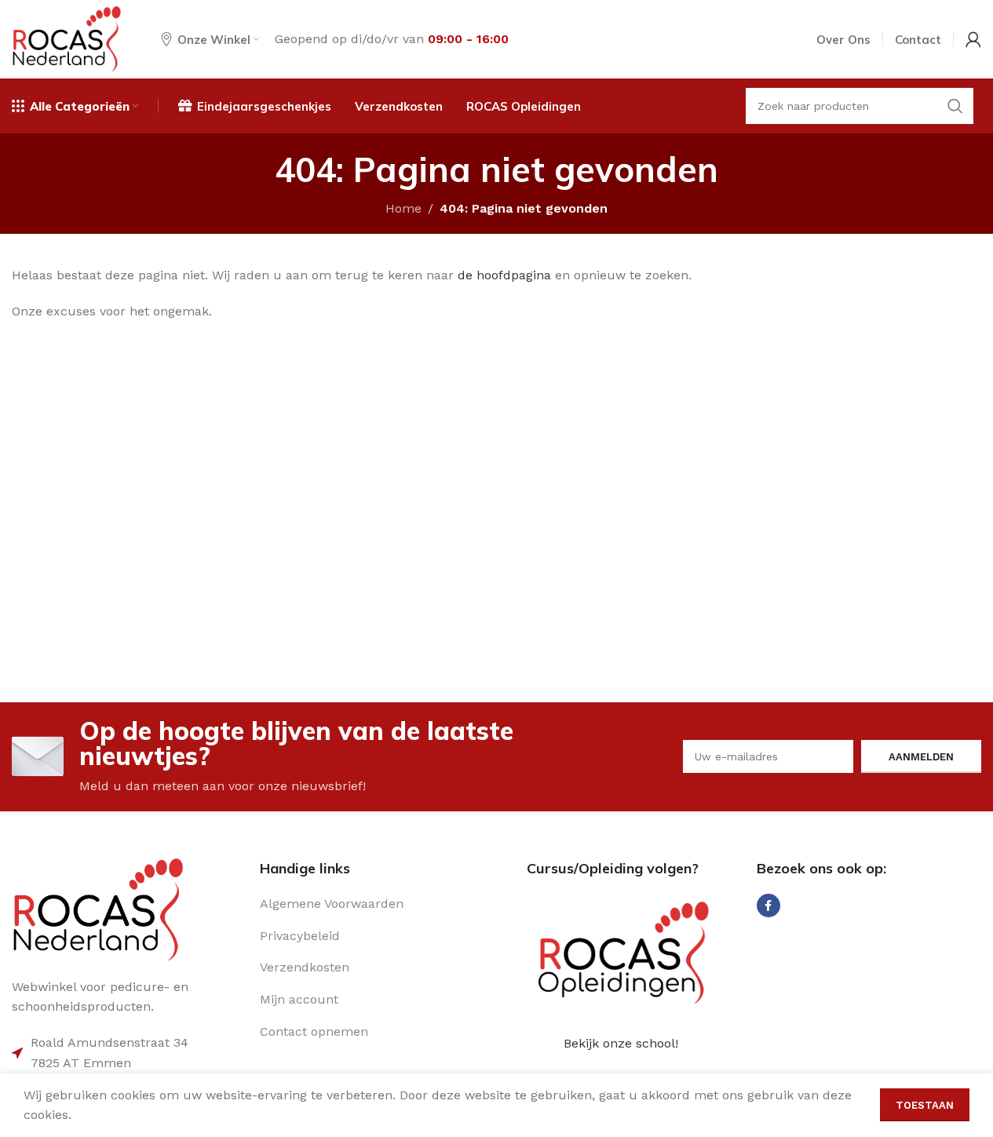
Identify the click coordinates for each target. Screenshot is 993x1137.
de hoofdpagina (504, 275)
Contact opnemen (314, 1031)
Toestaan (925, 1105)
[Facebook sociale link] (768, 905)
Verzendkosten (304, 967)
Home (403, 208)
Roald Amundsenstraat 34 (109, 1042)
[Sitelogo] (67, 38)
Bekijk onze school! (621, 1043)
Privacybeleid (300, 935)
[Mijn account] (973, 39)
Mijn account (299, 999)
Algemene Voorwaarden (331, 903)
